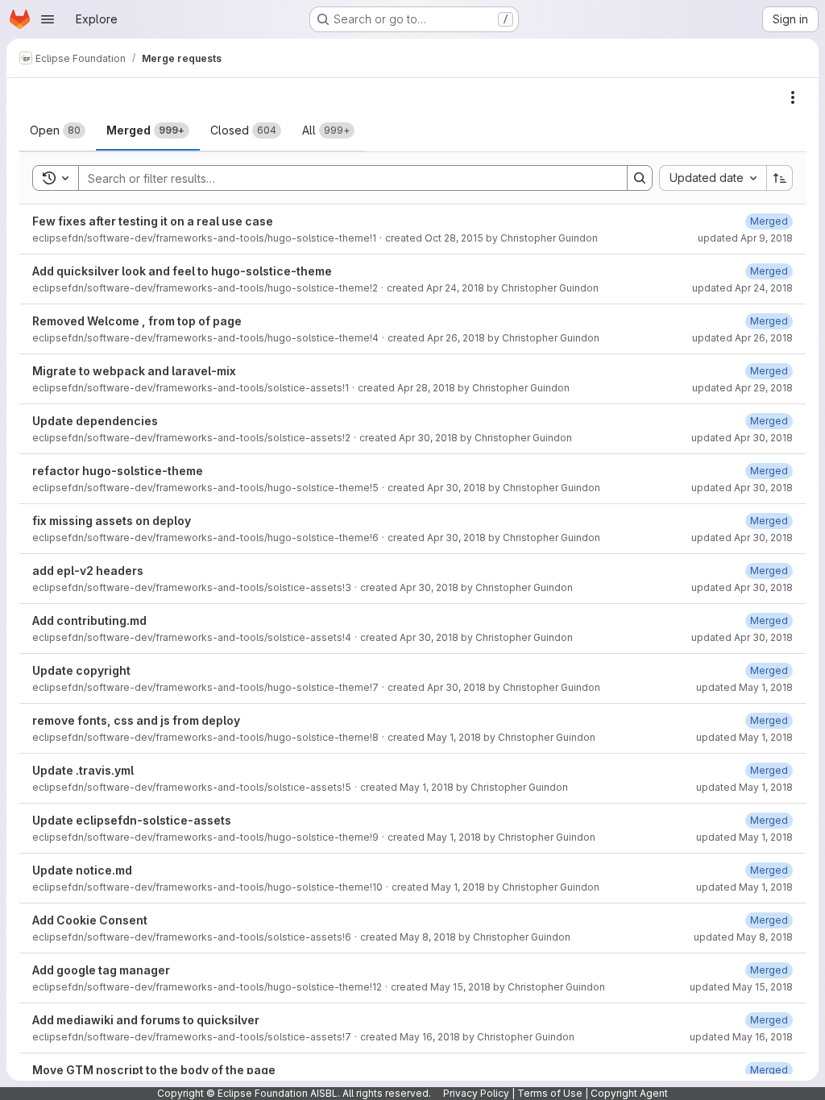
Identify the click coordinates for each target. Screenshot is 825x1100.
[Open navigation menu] (47, 19)
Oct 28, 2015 (454, 238)
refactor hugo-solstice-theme (117, 471)
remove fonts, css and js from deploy (136, 720)
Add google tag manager (101, 970)
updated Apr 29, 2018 (742, 388)
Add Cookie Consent (89, 920)
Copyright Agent (629, 1093)
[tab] (57, 130)
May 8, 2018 (428, 937)
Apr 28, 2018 (426, 388)
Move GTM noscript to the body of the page (154, 1070)
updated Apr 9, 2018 (745, 238)
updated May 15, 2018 (741, 987)
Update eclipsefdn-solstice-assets (131, 820)
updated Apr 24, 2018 (742, 288)
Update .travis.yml (83, 770)
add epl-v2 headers (87, 570)
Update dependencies (95, 421)
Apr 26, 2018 (456, 338)
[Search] (640, 178)
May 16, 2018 (430, 1037)
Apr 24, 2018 (455, 288)
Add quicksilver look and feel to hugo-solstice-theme (182, 271)
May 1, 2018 (454, 737)
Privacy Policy (476, 1093)
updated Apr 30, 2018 (742, 438)
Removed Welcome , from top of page (137, 321)
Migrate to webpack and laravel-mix (134, 371)
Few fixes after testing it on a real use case (152, 221)
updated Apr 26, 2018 (742, 338)
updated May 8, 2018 (743, 937)
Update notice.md (82, 870)
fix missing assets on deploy (111, 520)
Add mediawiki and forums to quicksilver (145, 1020)
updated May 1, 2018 (744, 687)
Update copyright (81, 670)
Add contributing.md (89, 620)
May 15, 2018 (460, 987)
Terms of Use (549, 1093)
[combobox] (712, 178)
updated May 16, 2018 (741, 1037)
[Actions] (793, 97)
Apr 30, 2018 (428, 438)
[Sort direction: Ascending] (780, 178)
